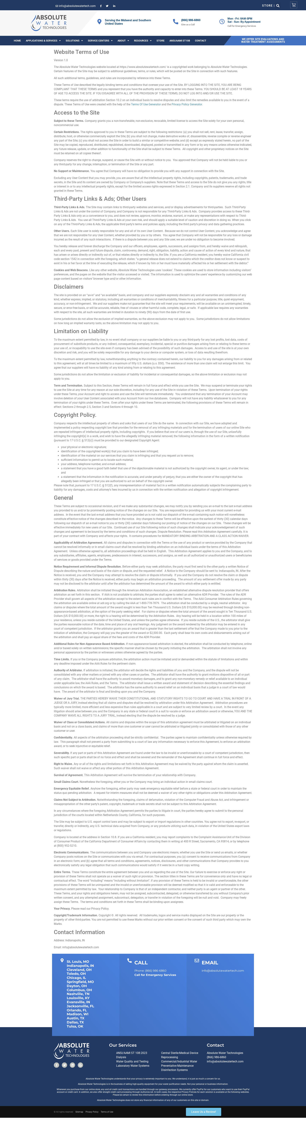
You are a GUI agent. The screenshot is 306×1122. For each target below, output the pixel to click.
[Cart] (293, 4)
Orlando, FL (77, 1010)
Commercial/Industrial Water (179, 1061)
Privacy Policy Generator (187, 104)
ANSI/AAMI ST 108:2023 (131, 1053)
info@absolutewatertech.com (225, 1061)
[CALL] (129, 960)
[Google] (80, 1065)
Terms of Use (107, 1112)
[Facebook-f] (56, 1065)
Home (17, 40)
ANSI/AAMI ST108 (179, 40)
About (122, 40)
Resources (141, 40)
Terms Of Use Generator (146, 104)
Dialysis (121, 1057)
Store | (268, 5)
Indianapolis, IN (80, 966)
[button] (278, 6)
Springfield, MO (80, 982)
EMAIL (210, 963)
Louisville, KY (78, 998)
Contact (200, 40)
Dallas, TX (75, 1022)
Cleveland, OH (79, 970)
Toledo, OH (76, 974)
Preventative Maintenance (177, 1065)
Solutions (73, 40)
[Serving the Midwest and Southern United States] (99, 21)
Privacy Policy (92, 1112)
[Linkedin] (72, 1065)
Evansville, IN (78, 1002)
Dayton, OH (77, 986)
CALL (141, 963)
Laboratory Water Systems (132, 1065)
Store (161, 40)
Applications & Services (41, 40)
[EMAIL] (197, 960)
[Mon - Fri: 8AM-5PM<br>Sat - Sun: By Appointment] (222, 21)
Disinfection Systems (174, 1070)
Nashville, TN (78, 994)
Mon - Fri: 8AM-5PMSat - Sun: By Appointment (244, 20)
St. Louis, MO (78, 962)
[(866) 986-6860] (175, 21)
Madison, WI (77, 1014)
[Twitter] (64, 1065)
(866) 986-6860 (190, 20)
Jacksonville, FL (80, 1006)
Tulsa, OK (75, 1026)
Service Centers (98, 40)
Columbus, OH (79, 990)
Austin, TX (75, 1018)
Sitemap (79, 1112)
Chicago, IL (76, 978)
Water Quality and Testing (132, 1061)
